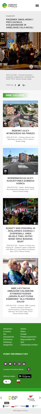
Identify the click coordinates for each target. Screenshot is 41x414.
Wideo (22, 331)
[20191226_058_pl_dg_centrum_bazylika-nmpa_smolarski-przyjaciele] (20, 51)
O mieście (7, 331)
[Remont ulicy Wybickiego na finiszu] (20, 123)
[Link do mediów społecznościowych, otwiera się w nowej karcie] (5, 364)
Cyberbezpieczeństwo (29, 345)
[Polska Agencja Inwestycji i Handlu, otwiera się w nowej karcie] (30, 397)
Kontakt (23, 334)
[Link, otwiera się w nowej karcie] (15, 85)
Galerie (23, 329)
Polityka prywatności (28, 337)
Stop (2, 41)
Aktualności (7, 329)
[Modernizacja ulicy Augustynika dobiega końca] (20, 171)
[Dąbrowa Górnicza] (9, 5)
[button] (1, 397)
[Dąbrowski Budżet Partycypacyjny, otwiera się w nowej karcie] (13, 397)
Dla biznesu (8, 339)
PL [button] (6, 382)
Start (2, 39)
